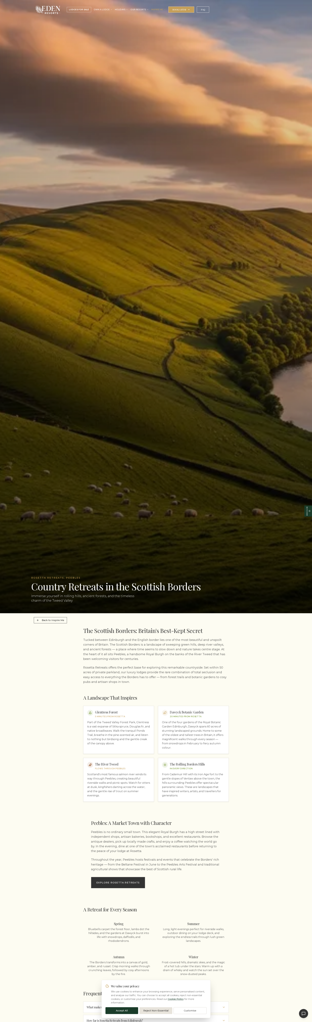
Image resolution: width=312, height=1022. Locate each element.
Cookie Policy (176, 999)
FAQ (203, 9)
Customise (190, 1010)
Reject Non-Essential (156, 1010)
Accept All (122, 1010)
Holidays (120, 9)
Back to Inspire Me (53, 620)
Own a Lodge (102, 9)
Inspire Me (157, 9)
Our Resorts (138, 9)
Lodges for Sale (79, 9)
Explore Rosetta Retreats (118, 882)
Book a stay (179, 9)
